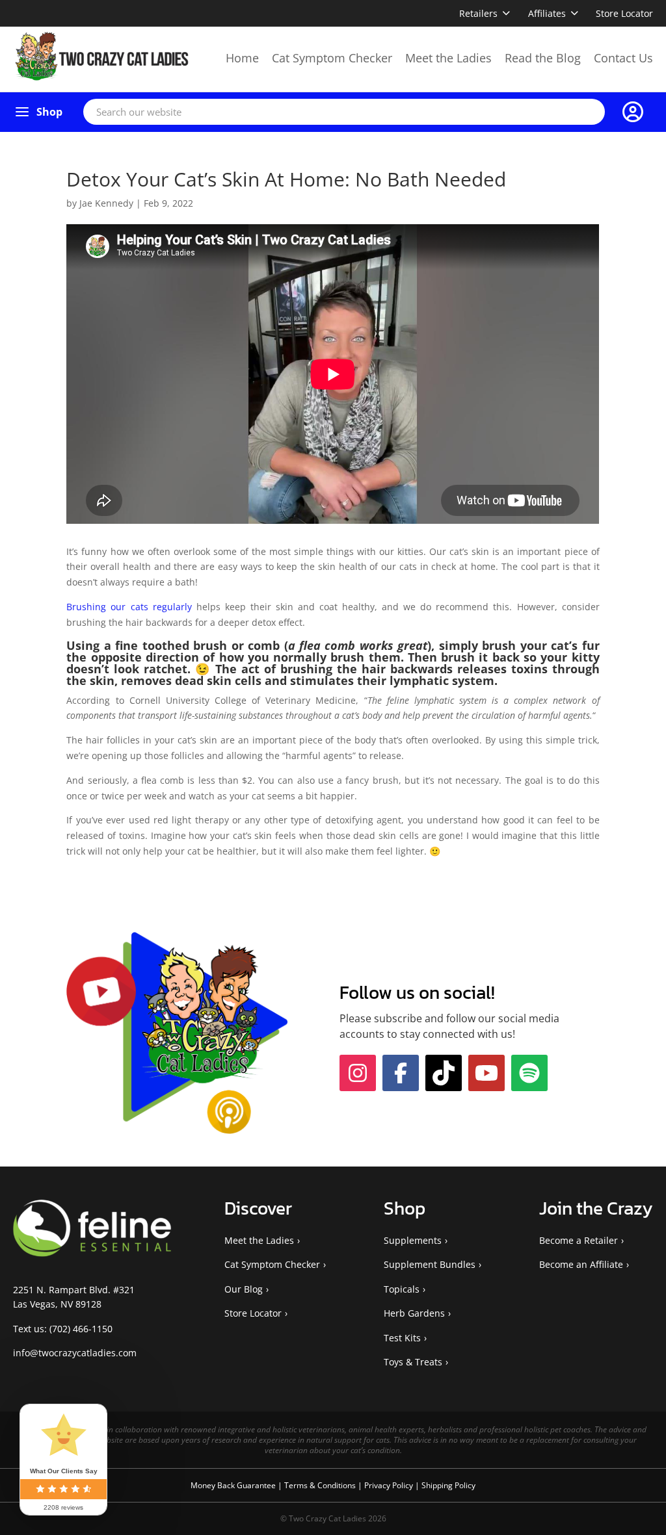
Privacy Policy (389, 1485)
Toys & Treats (413, 1362)
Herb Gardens (414, 1313)
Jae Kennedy (106, 203)
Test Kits (402, 1338)
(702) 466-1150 (81, 1328)
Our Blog (243, 1289)
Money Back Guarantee (234, 1485)
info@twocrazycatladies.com (75, 1353)
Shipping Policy (448, 1485)
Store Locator (624, 13)
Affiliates (547, 13)
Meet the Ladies (448, 58)
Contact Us (623, 58)
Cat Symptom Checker (332, 58)
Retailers (478, 13)
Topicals (402, 1289)
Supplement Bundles (429, 1264)
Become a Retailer (578, 1240)
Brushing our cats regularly (128, 606)
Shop (49, 112)
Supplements (413, 1240)
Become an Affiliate (581, 1264)
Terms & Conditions (321, 1485)
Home (242, 58)
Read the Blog (543, 58)
